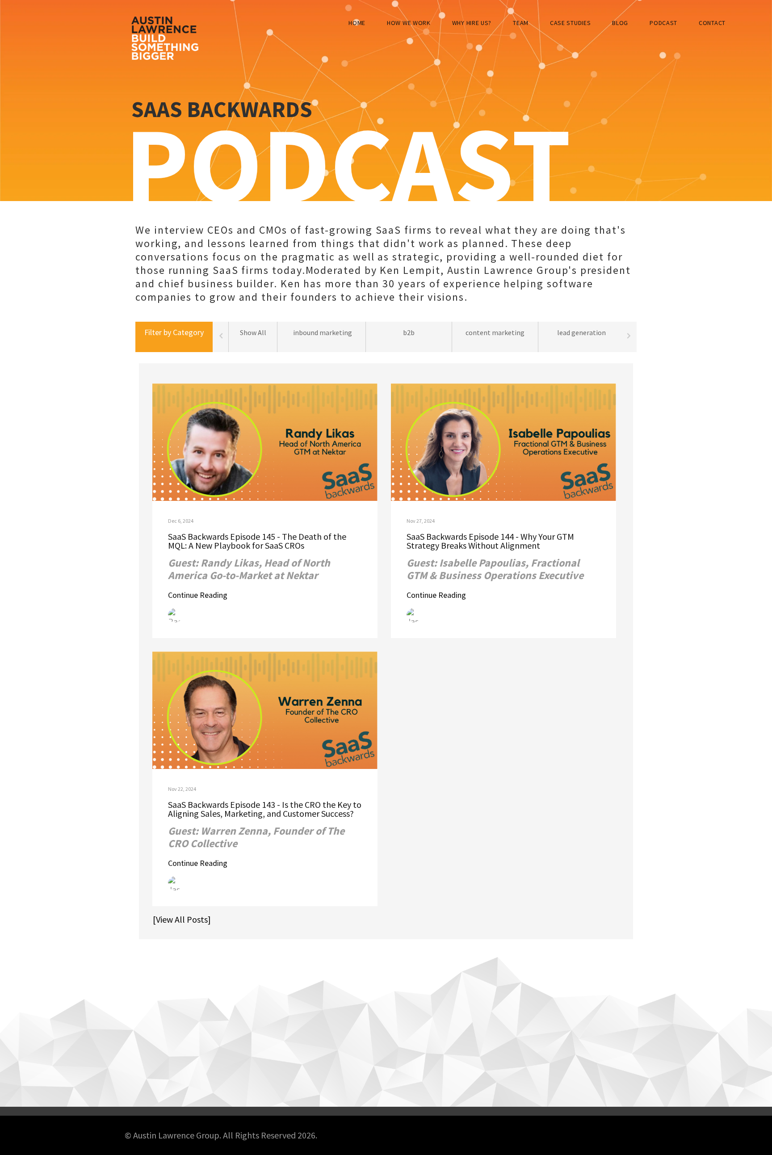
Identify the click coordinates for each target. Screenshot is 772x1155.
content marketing (495, 332)
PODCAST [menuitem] (663, 23)
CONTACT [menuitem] (712, 23)
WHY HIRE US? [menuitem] (471, 23)
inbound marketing (322, 332)
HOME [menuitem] (356, 23)
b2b (409, 332)
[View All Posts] (178, 919)
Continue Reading (197, 595)
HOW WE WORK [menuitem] (409, 23)
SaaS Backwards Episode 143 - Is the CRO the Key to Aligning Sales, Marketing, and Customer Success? (264, 809)
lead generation (581, 332)
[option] (323, 337)
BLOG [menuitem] (620, 23)
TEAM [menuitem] (521, 23)
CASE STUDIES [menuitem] (570, 23)
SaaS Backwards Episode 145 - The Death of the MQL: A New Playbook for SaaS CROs (257, 541)
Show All (253, 332)
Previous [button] (220, 337)
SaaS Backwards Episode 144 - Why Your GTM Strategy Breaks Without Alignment (490, 541)
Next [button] (629, 337)
